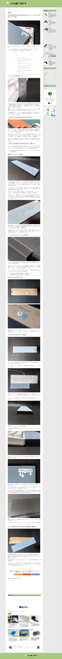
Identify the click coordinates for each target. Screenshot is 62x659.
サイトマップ (11, 6)
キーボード (15, 611)
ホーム (7, 6)
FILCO (9, 611)
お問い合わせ (16, 6)
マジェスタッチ (22, 611)
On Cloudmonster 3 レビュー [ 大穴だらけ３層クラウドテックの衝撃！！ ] (52, 63)
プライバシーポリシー (22, 6)
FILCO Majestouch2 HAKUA (21, 103)
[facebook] (22, 607)
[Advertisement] (24, 588)
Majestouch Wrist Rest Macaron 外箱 (23, 67)
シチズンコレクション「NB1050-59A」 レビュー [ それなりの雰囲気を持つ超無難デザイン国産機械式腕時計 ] (52, 55)
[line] (26, 607)
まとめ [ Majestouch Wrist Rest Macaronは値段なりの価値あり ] (24, 71)
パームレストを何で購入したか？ (22, 57)
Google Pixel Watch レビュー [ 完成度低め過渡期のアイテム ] (35, 625)
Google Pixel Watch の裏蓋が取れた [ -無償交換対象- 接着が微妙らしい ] (35, 638)
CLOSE (32, 54)
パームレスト (18, 611)
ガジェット (10, 610)
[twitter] (20, 607)
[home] (51, 103)
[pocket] (24, 607)
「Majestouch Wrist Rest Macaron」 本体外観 (24, 68)
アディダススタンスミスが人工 (14, 187)
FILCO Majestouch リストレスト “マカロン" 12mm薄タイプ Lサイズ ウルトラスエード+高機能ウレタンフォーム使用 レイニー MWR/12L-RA (26, 571)
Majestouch (12, 611)
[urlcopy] (28, 607)
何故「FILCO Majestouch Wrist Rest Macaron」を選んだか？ (25, 61)
